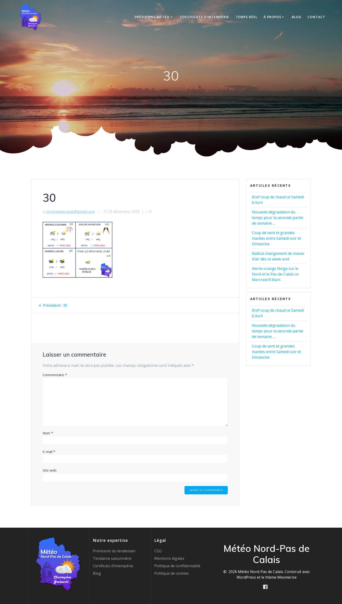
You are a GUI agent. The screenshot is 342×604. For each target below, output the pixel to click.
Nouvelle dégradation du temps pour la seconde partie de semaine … (277, 217)
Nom (48, 433)
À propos (272, 17)
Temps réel (246, 17)
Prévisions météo (152, 17)
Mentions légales (169, 558)
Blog (296, 17)
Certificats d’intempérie (204, 17)
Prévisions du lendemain (114, 550)
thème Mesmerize (281, 577)
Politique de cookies (171, 573)
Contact (316, 17)
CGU (158, 550)
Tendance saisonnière (112, 558)
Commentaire (55, 374)
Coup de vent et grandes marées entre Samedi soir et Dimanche (276, 238)
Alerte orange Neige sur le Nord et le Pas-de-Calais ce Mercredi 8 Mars (275, 274)
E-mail (49, 451)
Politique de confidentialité (177, 565)
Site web (50, 470)
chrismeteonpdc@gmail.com (70, 211)
